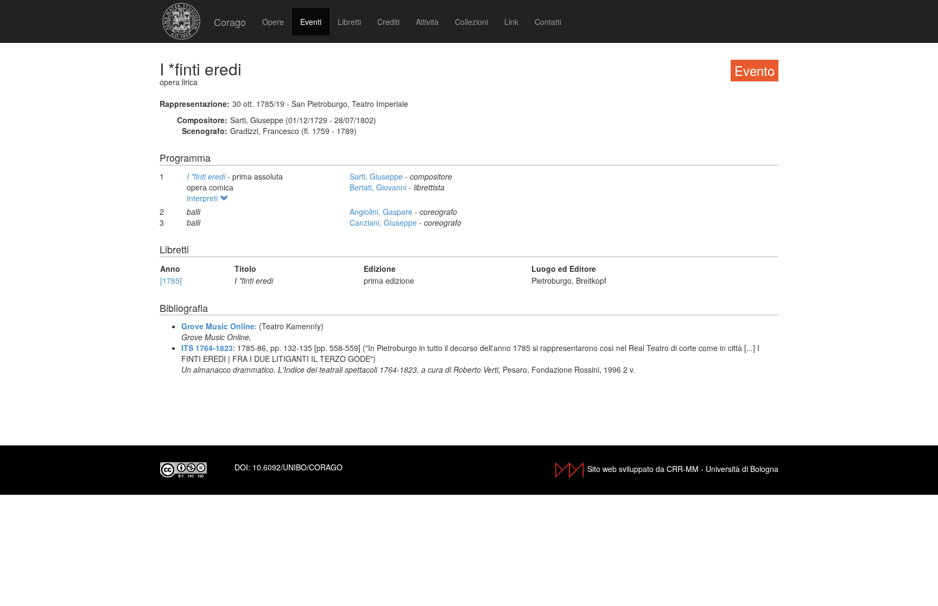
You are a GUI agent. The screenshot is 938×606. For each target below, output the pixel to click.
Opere (273, 21)
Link (511, 21)
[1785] (171, 280)
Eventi (310, 21)
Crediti (388, 21)
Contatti (548, 21)
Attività (427, 21)
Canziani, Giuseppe (384, 222)
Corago (230, 22)
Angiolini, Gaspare (382, 211)
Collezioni (471, 21)
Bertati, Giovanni (379, 187)
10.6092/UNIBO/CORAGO (297, 467)
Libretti (349, 21)
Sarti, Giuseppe (377, 176)
